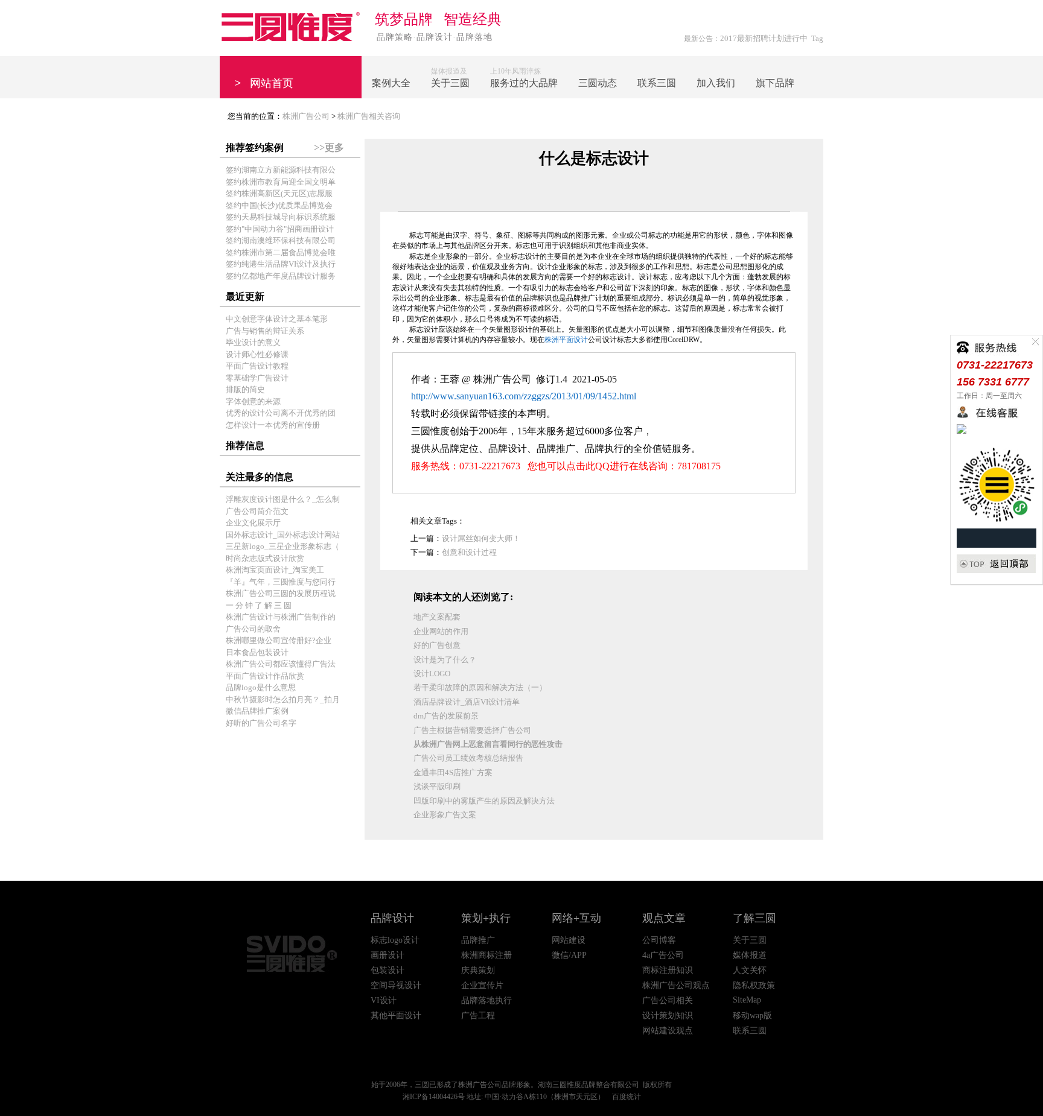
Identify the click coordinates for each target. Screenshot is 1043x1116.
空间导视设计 (396, 985)
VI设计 (384, 1000)
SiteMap (747, 999)
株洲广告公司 (306, 116)
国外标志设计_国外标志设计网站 (283, 534)
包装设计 (387, 970)
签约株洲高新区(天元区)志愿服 (279, 193)
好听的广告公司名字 (261, 723)
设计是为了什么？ (444, 659)
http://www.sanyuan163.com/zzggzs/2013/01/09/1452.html (523, 396)
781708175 (699, 466)
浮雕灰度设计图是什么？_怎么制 (283, 499)
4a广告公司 (663, 955)
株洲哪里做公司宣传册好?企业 (278, 640)
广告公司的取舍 (253, 628)
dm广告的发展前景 (446, 715)
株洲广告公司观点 (676, 985)
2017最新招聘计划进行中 (764, 38)
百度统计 (626, 1096)
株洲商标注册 (486, 955)
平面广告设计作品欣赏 (265, 675)
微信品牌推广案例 (257, 710)
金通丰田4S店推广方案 (453, 772)
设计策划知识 (667, 1015)
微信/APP (569, 955)
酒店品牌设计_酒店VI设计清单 (466, 701)
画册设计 (387, 955)
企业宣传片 (482, 985)
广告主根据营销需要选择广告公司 (472, 730)
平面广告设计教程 (257, 365)
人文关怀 (750, 970)
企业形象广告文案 (444, 814)
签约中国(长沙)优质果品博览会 (279, 205)
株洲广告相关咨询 (368, 116)
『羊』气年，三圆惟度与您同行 (281, 581)
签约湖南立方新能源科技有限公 (281, 169)
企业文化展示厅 (253, 522)
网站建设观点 (667, 1030)
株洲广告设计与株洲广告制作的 (281, 616)
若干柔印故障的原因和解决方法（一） (480, 687)
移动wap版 (752, 1015)
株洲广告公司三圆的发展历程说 (281, 593)
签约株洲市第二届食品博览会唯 (281, 252)
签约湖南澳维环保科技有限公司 (281, 240)
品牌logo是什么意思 (261, 687)
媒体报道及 (450, 77)
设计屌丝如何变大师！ (481, 538)
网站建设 (568, 940)
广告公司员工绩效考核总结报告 (468, 757)
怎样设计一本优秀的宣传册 (273, 425)
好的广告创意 (437, 645)
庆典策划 (478, 970)
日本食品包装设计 (257, 652)
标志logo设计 (395, 940)
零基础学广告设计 (257, 377)
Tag (817, 38)
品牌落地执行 (486, 1000)
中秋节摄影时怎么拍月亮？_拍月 (283, 699)
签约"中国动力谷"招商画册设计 (280, 228)
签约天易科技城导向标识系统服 (281, 216)
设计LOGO (431, 673)
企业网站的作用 (440, 631)
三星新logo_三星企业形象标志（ (282, 546)
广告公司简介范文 (257, 511)
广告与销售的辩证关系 (265, 330)
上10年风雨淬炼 (524, 77)
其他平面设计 (396, 1015)
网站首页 (264, 83)
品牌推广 (478, 940)
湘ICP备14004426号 (434, 1096)
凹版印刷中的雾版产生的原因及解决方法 (484, 800)
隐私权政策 (754, 985)
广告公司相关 (667, 1000)
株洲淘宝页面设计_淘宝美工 (275, 569)
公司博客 (659, 940)
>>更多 (329, 147)
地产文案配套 (437, 616)
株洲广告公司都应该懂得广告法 (281, 663)
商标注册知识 (667, 970)
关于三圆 (750, 940)
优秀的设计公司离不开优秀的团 (281, 412)
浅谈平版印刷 (437, 786)
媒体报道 (750, 955)
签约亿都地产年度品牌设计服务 (281, 276)
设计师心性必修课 (257, 354)
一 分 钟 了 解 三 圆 (259, 605)
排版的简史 (245, 389)
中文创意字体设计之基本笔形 (277, 318)
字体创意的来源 (253, 401)
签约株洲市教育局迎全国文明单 (281, 181)
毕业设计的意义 (253, 342)
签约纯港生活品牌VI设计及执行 (281, 263)
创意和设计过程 (469, 552)
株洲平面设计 (566, 339)
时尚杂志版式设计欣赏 (265, 558)
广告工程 (478, 1015)
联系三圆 (750, 1030)
